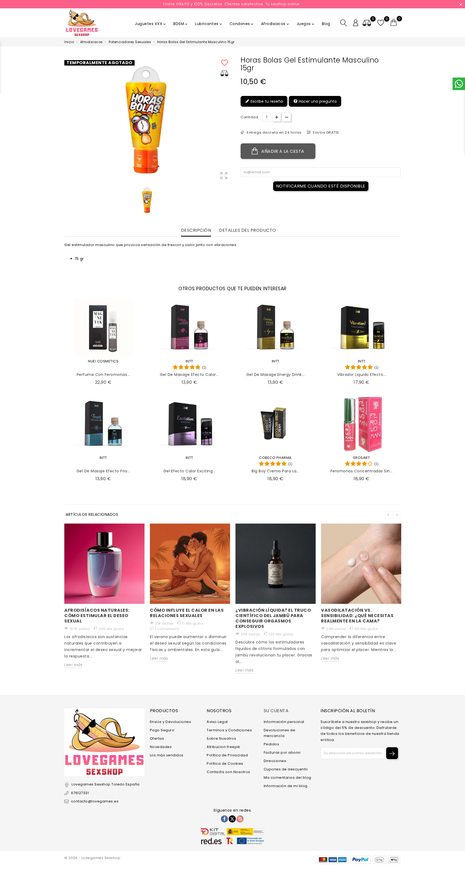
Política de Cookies (225, 763)
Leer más (73, 664)
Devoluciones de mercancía (279, 733)
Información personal (284, 721)
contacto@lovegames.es (94, 801)
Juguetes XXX (151, 23)
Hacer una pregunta (317, 101)
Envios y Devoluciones (170, 721)
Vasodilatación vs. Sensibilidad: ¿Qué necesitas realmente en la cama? (357, 615)
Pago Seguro (162, 730)
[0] (393, 22)
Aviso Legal (217, 721)
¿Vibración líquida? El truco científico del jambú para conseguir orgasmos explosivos (273, 618)
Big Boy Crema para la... (275, 471)
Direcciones (275, 760)
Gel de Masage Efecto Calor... (189, 374)
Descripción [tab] (196, 230)
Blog (326, 23)
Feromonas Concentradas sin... (361, 471)
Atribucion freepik (223, 746)
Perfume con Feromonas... (103, 374)
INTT (189, 361)
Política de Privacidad (227, 755)
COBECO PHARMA (275, 457)
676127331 (80, 792)
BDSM (180, 23)
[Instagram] (240, 818)
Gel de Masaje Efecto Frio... (103, 471)
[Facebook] (224, 818)
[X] (232, 818)
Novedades (161, 746)
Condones (242, 23)
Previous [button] (388, 514)
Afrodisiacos (275, 23)
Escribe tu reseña (266, 101)
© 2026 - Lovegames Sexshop (92, 857)
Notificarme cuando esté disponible (320, 186)
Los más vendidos (167, 755)
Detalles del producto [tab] (247, 230)
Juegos (306, 23)
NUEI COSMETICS (103, 361)
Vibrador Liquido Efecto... (361, 374)
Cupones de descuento (286, 769)
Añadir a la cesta (282, 151)
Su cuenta (276, 711)
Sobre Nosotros (221, 738)
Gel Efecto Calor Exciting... (189, 471)
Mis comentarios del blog (287, 777)
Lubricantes (209, 23)
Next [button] (396, 514)
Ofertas (157, 738)
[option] (147, 200)
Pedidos (271, 744)
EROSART (361, 457)
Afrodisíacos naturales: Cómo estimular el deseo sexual (96, 615)
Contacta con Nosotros (228, 771)
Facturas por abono (282, 752)
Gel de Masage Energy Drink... (275, 374)
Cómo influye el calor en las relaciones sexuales (187, 613)
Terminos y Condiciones (229, 730)
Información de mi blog (286, 785)
